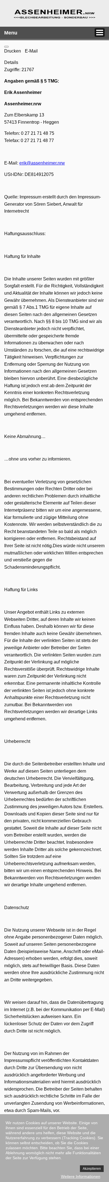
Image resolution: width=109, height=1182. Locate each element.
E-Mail (31, 51)
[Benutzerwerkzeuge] (6, 47)
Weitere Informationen (80, 1176)
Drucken (13, 51)
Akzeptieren (92, 1169)
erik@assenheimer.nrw (42, 163)
